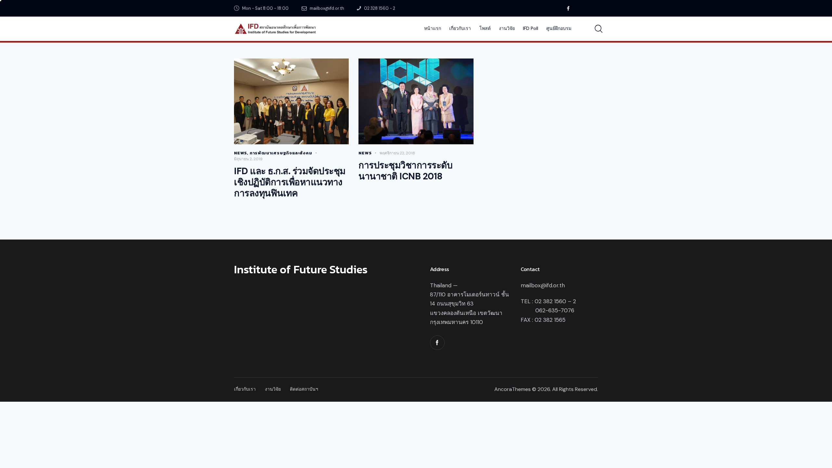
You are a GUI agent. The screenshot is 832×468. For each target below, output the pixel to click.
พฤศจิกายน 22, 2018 (397, 153)
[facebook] (568, 8)
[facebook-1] (437, 342)
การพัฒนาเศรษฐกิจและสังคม (281, 153)
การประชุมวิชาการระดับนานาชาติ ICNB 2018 (405, 171)
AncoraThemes (512, 389)
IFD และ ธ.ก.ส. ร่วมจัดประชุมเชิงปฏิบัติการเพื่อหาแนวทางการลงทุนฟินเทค (289, 182)
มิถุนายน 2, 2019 (248, 159)
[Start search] (598, 29)
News (240, 153)
